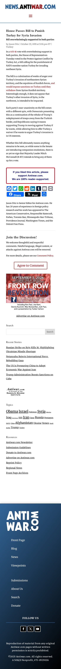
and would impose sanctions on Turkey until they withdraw (30, 87)
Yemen (45, 423)
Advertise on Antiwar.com (30, 316)
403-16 (13, 51)
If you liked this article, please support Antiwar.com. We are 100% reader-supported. (30, 176)
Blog (14, 548)
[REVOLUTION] (28, 309)
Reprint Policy (14, 462)
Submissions (19, 580)
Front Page (18, 540)
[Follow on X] (30, 629)
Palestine (48, 412)
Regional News (14, 467)
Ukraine (37, 423)
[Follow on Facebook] (23, 629)
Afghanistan (24, 423)
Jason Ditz (14, 44)
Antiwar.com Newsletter (19, 442)
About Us (17, 589)
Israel (23, 411)
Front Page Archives (17, 472)
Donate (15, 605)
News (14, 557)
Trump (15, 427)
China (13, 423)
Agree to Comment (30, 265)
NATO (8, 423)
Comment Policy (45, 255)
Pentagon (48, 417)
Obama (12, 411)
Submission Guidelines (18, 447)
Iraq (8, 417)
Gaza (32, 417)
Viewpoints (18, 565)
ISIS (20, 417)
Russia (39, 417)
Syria (41, 411)
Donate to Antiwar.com (18, 452)
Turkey (9, 47)
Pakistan (33, 412)
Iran (26, 417)
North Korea (15, 418)
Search (15, 597)
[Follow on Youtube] (38, 629)
